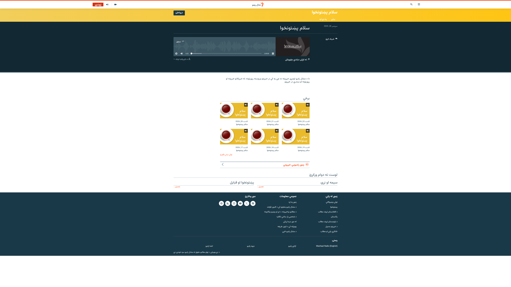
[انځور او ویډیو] (115, 5)
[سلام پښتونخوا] (296, 110)
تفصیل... (260, 186)
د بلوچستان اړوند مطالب (327, 221)
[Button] (331, 39)
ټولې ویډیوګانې (331, 202)
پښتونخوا (333, 207)
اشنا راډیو (209, 246)
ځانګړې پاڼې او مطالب (328, 231)
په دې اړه (323, 19)
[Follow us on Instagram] (233, 203)
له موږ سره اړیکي (289, 221)
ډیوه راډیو (250, 246)
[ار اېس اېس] (227, 203)
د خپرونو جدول (331, 226)
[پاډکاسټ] (221, 203)
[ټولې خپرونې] (107, 5)
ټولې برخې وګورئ (226, 154)
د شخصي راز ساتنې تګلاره (286, 217)
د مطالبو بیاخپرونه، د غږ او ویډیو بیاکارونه (280, 212)
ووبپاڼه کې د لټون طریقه (287, 226)
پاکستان (334, 217)
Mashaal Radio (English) (326, 246)
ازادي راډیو (292, 246)
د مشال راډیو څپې (289, 231)
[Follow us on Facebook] (253, 203)
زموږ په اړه (292, 202)
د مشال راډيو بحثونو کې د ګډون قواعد (281, 207)
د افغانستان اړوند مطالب (327, 212)
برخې (333, 19)
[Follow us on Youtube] (240, 203)
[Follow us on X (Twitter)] (246, 203)
